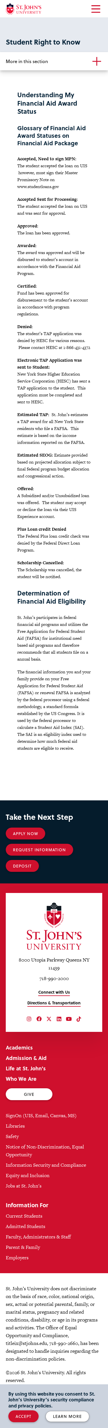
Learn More (67, 1416)
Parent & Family (23, 1247)
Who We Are (21, 1079)
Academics (19, 1047)
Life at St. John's (26, 1068)
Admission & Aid (26, 1058)
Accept (23, 1416)
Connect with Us (54, 992)
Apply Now (25, 833)
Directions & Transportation (54, 1003)
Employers (17, 1257)
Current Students (24, 1215)
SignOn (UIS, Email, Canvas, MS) (41, 1115)
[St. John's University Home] (23, 9)
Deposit (22, 866)
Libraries (15, 1125)
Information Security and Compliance (46, 1164)
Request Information (39, 850)
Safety (12, 1136)
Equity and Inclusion (28, 1175)
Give (29, 1094)
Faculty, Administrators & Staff (38, 1236)
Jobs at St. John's (23, 1185)
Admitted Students (25, 1226)
